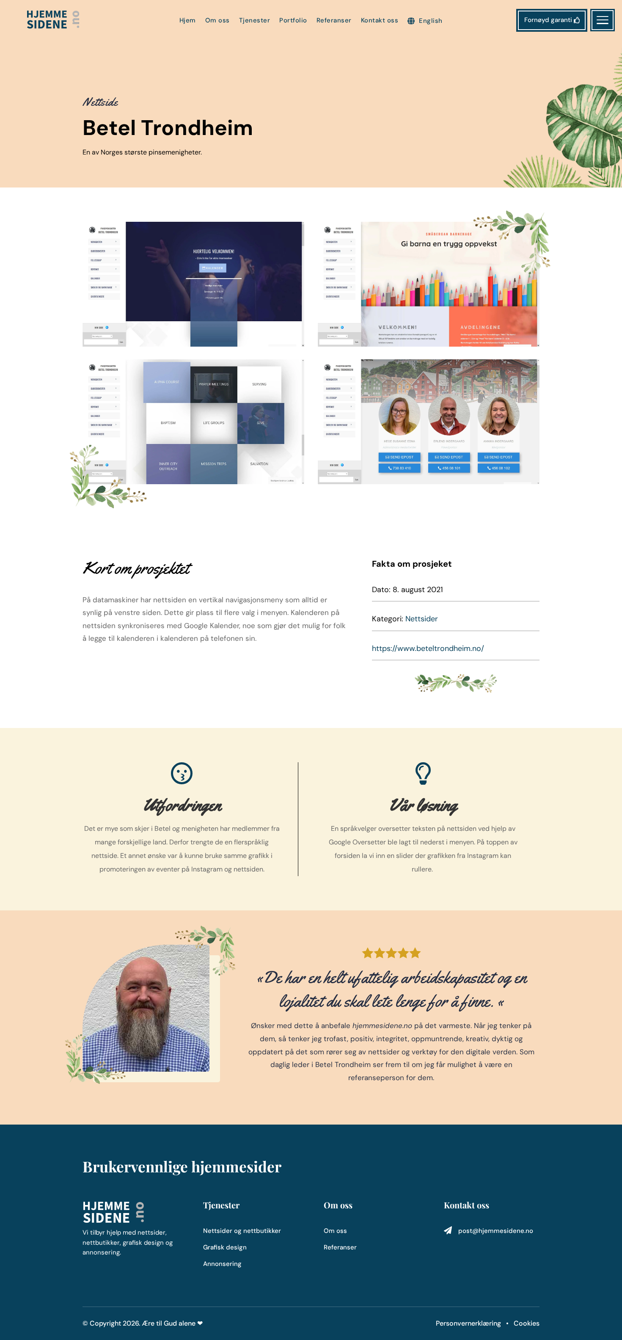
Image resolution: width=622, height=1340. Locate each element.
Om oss (217, 21)
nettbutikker (262, 1231)
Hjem (187, 21)
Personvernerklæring (469, 1323)
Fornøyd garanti (548, 20)
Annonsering (222, 1264)
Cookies (526, 1323)
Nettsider (421, 619)
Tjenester (254, 21)
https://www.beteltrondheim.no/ (428, 648)
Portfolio (293, 21)
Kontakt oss (380, 21)
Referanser (334, 21)
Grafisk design (225, 1247)
